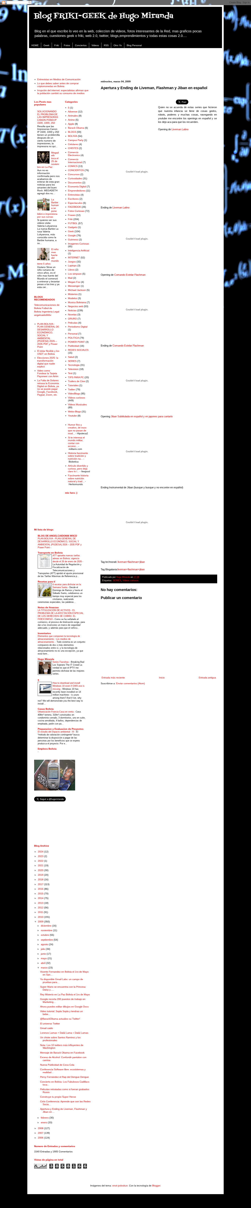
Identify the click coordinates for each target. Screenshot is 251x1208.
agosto (45, 944)
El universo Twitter (50, 1023)
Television (73, 369)
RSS (106, 45)
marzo (44, 967)
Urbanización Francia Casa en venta (56, 711)
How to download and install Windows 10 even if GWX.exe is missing (69, 686)
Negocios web (75, 306)
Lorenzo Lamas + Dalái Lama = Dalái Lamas (64, 1032)
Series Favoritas (61, 662)
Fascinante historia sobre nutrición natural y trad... (78, 478)
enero (44, 1122)
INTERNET (74, 257)
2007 (41, 1133)
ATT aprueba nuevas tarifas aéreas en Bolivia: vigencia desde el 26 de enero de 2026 (67, 558)
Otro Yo (118, 45)
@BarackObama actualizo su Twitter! (60, 1018)
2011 (41, 912)
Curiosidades (75, 178)
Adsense (72, 111)
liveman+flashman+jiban (131, 561)
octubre (45, 935)
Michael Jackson (77, 290)
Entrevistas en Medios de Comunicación (59, 79)
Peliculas (73, 322)
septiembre (47, 939)
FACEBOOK (74, 206)
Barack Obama (76, 127)
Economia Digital (77, 186)
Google (72, 235)
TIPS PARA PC (76, 377)
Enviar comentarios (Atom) (130, 683)
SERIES (117, 580)
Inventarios (44, 633)
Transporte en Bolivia (50, 552)
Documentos (75, 182)
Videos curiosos (130, 580)
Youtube (72, 415)
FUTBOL (73, 223)
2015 (41, 893)
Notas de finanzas (48, 607)
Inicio (162, 677)
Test (70, 373)
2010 (41, 917)
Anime (71, 119)
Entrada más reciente (113, 677)
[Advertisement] (125, 61)
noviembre (47, 930)
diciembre (46, 925)
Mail (70, 278)
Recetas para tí (46, 581)
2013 (41, 903)
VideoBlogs (74, 393)
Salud (71, 357)
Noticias (72, 310)
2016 (41, 889)
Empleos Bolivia (47, 748)
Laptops (72, 265)
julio (43, 949)
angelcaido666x (42, 315)
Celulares (73, 144)
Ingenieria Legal (50, 311)
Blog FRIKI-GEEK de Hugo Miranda (103, 16)
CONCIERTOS (76, 170)
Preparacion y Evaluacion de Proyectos (60, 729)
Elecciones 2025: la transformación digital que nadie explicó (47, 362)
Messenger (74, 286)
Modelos (72, 298)
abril (43, 963)
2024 (41, 851)
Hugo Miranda (46, 659)
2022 (41, 860)
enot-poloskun (120, 1185)
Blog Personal (134, 45)
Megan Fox (74, 282)
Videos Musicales (77, 404)
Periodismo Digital (77, 326)
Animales (73, 115)
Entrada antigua (207, 677)
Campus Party (75, 140)
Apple (71, 124)
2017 (41, 884)
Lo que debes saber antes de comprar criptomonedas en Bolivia (58, 85)
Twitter (71, 389)
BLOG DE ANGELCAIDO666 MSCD (57, 535)
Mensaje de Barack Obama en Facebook (62, 1052)
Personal (73, 333)
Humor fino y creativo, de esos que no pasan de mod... (77, 429)
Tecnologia (74, 365)
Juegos (72, 261)
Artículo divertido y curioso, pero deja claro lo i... (78, 468)
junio (44, 953)
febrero (45, 1117)
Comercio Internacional (75, 161)
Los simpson (75, 273)
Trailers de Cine (76, 381)
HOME (35, 45)
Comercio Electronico (74, 154)
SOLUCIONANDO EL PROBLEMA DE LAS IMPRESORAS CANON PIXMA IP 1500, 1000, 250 (47, 117)
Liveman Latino (180, 129)
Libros (71, 269)
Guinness (73, 239)
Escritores (73, 198)
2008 (41, 1128)
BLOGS (72, 132)
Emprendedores (76, 190)
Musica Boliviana (77, 302)
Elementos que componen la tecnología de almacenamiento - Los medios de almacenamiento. (59, 639)
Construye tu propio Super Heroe (58, 1096)
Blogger (156, 1185)
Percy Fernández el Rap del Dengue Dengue (64, 1077)
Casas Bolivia (46, 709)
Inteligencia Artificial (78, 250)
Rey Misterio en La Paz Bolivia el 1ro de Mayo (65, 994)
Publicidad (73, 345)
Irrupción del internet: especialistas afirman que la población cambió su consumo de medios (62, 92)
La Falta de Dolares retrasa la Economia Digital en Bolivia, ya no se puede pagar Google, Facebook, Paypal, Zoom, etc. (48, 387)
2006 (41, 1137)
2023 (41, 856)
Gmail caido (46, 1028)
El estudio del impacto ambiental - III (56, 731)
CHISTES (73, 148)
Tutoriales (73, 385)
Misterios (73, 294)
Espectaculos (75, 203)
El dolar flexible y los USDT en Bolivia (48, 352)
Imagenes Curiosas (78, 243)
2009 (41, 921)
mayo (44, 958)
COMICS (73, 166)
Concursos (74, 174)
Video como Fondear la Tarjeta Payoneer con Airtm (47, 373)
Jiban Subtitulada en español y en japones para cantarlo (142, 416)
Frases (71, 215)
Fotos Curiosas (76, 211)
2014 (41, 898)
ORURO (72, 318)
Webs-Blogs (74, 411)
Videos (95, 45)
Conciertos (81, 45)
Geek (46, 45)
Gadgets (72, 227)
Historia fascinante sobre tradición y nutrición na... (78, 456)
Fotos (67, 45)
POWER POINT (76, 341)
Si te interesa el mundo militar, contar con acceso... (76, 441)
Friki (56, 45)
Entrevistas (74, 194)
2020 (41, 870)
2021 (41, 865)
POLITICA (73, 337)
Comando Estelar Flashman (129, 274)
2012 (41, 907)
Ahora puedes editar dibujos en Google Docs (64, 1006)
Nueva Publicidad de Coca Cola (57, 1064)
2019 (41, 874)
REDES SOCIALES (78, 350)
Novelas (72, 314)
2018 (41, 879)
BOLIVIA (72, 136)
